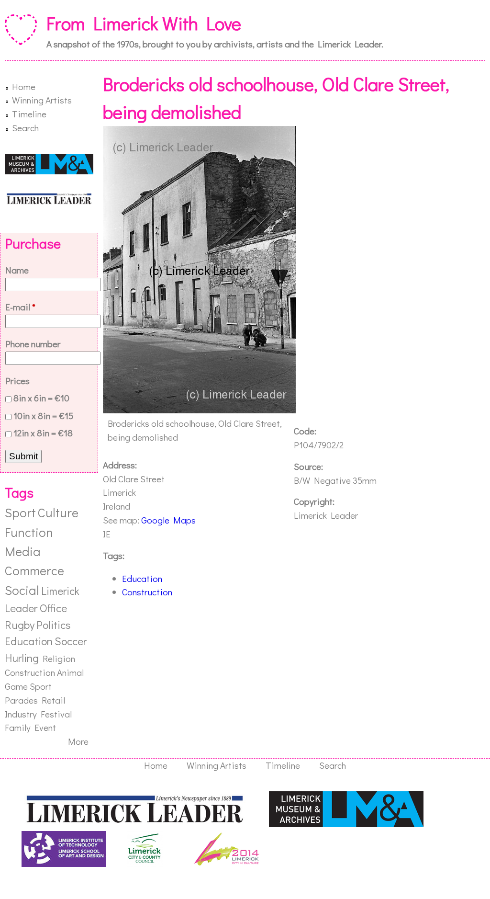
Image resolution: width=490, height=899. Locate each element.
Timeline (29, 114)
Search (25, 128)
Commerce (34, 570)
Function (29, 531)
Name (17, 270)
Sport (20, 512)
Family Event (30, 727)
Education (142, 578)
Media (23, 551)
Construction (147, 592)
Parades (21, 700)
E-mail (20, 307)
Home (23, 86)
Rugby (19, 624)
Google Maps (168, 520)
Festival (56, 714)
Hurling (22, 657)
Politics (53, 624)
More (78, 741)
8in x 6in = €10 (41, 398)
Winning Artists (42, 100)
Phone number (32, 344)
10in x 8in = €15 (43, 415)
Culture (58, 512)
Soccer (71, 641)
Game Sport (28, 686)
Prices (17, 381)
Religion (59, 658)
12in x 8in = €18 (43, 433)
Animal (70, 672)
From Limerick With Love (143, 23)
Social (22, 589)
